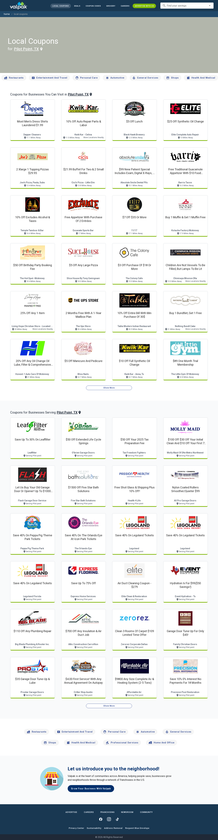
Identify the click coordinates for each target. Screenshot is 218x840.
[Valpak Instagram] (109, 819)
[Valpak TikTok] (117, 819)
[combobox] (187, 6)
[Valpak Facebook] (101, 819)
